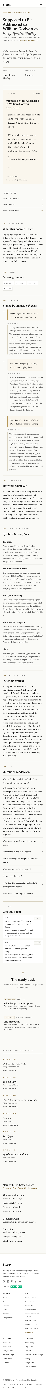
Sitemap (28, 1388)
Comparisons (8, 1318)
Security (20, 1384)
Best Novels (7, 1347)
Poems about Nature (12, 1211)
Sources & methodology (34, 1355)
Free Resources (31, 1367)
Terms (5, 1384)
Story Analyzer (30, 1310)
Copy (38, 918)
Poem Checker (30, 1302)
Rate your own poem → (13, 1236)
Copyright (6, 1388)
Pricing (27, 1359)
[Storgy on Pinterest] (12, 1281)
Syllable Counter (31, 1324)
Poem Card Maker (31, 1328)
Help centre (29, 1347)
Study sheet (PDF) (23, 210)
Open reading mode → (28, 40)
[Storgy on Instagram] (8, 1281)
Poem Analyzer (30, 1298)
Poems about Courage (12, 1198)
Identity (33, 283)
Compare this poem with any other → (19, 1221)
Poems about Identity (12, 1206)
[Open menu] (41, 4)
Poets (5, 1298)
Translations (7, 1359)
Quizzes (6, 1363)
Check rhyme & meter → (14, 1240)
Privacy (12, 1384)
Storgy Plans (29, 1363)
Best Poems (7, 1343)
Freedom (20, 283)
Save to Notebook (23, 199)
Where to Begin (8, 1355)
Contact (28, 1351)
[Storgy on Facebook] (4, 1281)
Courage (8, 283)
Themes (6, 1306)
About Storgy (29, 1343)
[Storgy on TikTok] (16, 1281)
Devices (6, 1314)
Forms (5, 1310)
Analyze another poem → (14, 1232)
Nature (7, 288)
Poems (5, 1302)
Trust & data (29, 1384)
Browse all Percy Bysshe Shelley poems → (21, 1187)
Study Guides (8, 1351)
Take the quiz (23, 204)
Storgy (7, 4)
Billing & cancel (17, 1388)
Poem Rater (29, 1306)
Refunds (39, 1384)
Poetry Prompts (30, 1320)
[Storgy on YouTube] (20, 1281)
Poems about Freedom (12, 1202)
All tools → (29, 1332)
